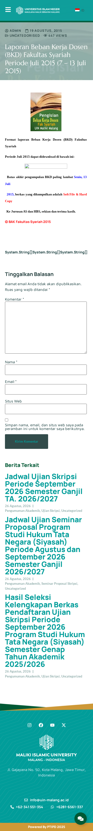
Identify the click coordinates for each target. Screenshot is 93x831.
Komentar (14, 299)
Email (11, 381)
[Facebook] (40, 725)
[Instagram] (29, 725)
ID (82, 10)
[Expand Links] (80, 818)
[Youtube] (52, 725)
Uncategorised (25, 35)
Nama (11, 362)
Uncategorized (71, 511)
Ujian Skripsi (50, 511)
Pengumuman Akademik (22, 511)
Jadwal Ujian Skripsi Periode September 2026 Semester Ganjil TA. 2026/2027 (44, 487)
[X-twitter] (63, 725)
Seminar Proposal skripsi (59, 583)
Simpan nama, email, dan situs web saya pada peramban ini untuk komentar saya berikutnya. (45, 427)
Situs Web (13, 401)
